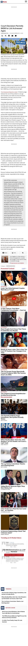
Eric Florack (4, 420)
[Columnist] (5, 259)
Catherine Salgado (5, 489)
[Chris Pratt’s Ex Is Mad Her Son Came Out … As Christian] (14, 500)
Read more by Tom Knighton (17, 263)
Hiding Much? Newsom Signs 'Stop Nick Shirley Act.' (13, 487)
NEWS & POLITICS (11, 266)
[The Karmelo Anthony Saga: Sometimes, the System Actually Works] (14, 406)
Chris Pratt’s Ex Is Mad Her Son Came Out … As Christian (13, 509)
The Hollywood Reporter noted (9, 92)
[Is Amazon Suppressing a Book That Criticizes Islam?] (14, 522)
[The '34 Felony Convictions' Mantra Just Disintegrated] (14, 455)
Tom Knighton (4, 33)
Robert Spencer (5, 534)
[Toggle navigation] (26, 1)
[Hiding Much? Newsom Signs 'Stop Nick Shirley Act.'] (14, 477)
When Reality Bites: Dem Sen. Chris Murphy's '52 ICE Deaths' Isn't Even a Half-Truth (13, 441)
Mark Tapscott (4, 444)
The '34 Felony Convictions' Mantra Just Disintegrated (13, 464)
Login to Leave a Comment (14, 555)
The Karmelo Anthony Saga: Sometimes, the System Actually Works (12, 417)
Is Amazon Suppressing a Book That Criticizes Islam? (13, 532)
